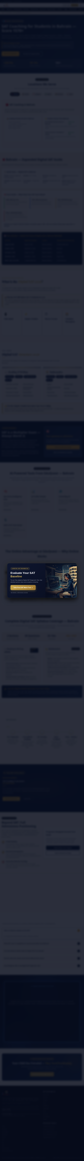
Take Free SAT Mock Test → (23, 587)
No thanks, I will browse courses (19, 592)
